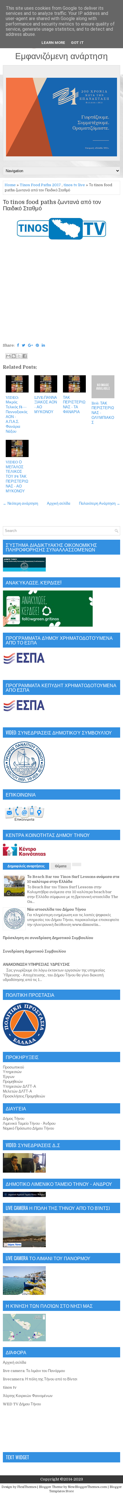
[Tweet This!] (23, 345)
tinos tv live (74, 185)
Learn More (53, 42)
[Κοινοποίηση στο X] (19, 356)
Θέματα (60, 866)
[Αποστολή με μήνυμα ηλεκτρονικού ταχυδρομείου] (8, 356)
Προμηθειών (13, 1081)
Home (10, 185)
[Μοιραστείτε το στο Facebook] (24, 356)
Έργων (9, 1077)
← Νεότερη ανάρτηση (20, 503)
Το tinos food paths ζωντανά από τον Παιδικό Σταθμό (52, 205)
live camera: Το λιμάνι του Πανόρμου (34, 1371)
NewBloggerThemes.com (87, 1487)
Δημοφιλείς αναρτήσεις (26, 866)
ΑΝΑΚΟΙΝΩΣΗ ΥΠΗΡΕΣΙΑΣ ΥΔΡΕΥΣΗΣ (36, 964)
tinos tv (10, 1387)
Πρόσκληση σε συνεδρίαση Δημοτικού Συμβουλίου (48, 938)
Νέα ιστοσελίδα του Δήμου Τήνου (56, 909)
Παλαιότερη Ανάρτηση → (99, 503)
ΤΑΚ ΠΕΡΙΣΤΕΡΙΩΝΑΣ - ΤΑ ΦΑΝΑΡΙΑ (74, 404)
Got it (77, 42)
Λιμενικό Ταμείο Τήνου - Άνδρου (29, 1123)
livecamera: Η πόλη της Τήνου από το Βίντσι (40, 1379)
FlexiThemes (26, 1487)
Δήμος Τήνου (13, 1118)
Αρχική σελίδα (58, 503)
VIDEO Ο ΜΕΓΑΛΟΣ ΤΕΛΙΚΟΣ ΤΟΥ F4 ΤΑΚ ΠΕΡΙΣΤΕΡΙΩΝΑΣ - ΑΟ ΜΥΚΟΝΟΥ (17, 476)
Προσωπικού (13, 1067)
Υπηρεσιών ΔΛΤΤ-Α (19, 1086)
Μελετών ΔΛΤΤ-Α (17, 1091)
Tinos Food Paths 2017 (40, 185)
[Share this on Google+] (30, 345)
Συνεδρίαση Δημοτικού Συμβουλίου (34, 951)
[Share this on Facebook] (17, 345)
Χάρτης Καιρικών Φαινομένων (28, 1396)
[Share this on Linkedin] (43, 345)
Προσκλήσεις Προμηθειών (24, 1096)
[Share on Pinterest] (37, 345)
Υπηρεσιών (12, 1072)
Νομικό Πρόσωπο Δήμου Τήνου (28, 1128)
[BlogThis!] (14, 356)
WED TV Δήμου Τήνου (22, 1404)
